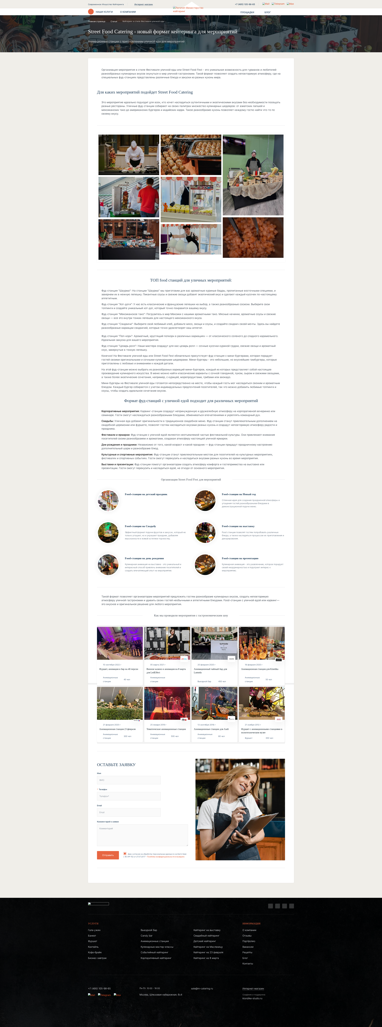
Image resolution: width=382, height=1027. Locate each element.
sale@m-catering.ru (202, 988)
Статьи (114, 21)
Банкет (92, 935)
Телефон (103, 789)
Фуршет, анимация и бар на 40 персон (118, 669)
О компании (249, 930)
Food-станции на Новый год (239, 494)
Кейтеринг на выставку (207, 930)
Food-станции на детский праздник (146, 494)
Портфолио (248, 941)
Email (99, 805)
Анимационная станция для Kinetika (259, 669)
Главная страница (96, 21)
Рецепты (247, 952)
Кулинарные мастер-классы (157, 946)
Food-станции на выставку (238, 526)
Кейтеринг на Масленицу (208, 946)
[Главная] (191, 11)
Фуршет (92, 941)
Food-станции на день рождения (144, 558)
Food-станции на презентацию (240, 558)
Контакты (247, 963)
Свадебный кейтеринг (206, 935)
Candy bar (147, 935)
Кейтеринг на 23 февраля (208, 952)
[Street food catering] (128, 155)
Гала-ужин (94, 930)
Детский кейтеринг (205, 941)
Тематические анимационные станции (166, 729)
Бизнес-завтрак (97, 958)
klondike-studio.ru (252, 998)
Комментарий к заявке (108, 821)
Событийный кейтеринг (154, 952)
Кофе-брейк (95, 952)
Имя (99, 773)
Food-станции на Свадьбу (140, 526)
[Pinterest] (291, 906)
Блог (245, 958)
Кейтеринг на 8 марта (206, 958)
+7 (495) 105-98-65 (245, 4)
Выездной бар (149, 930)
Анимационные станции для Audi (211, 729)
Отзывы (247, 935)
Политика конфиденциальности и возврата (165, 857)
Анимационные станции (155, 941)
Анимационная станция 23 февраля (117, 729)
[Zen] (284, 906)
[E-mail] (266, 3)
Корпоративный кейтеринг (156, 958)
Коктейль (93, 946)
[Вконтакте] (277, 906)
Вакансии (248, 946)
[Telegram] (270, 906)
